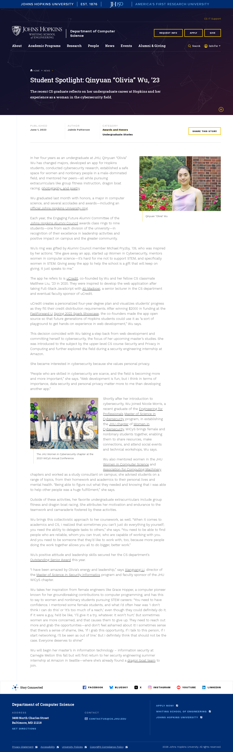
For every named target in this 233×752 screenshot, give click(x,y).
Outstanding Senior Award (50, 560)
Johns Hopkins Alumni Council (54, 223)
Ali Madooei (91, 288)
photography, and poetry (61, 188)
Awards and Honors (115, 129)
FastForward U (41, 314)
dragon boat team (141, 660)
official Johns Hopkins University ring (59, 208)
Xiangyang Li (134, 570)
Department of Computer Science (92, 33)
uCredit (72, 278)
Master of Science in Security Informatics (68, 575)
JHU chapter (118, 424)
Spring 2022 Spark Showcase (76, 314)
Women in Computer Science (126, 464)
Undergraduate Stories (118, 134)
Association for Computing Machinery (132, 469)
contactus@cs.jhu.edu (107, 718)
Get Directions (24, 728)
